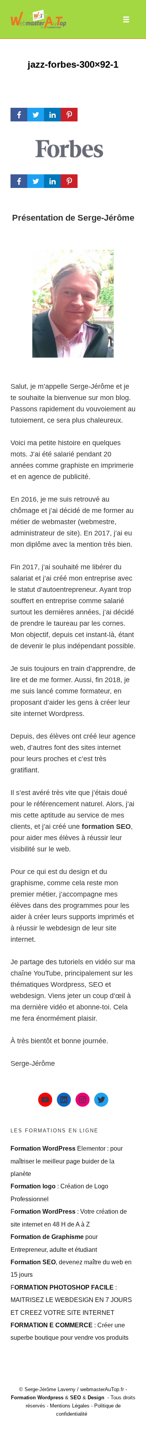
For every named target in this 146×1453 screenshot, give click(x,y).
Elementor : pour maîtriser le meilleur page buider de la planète (67, 1161)
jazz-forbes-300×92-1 (73, 64)
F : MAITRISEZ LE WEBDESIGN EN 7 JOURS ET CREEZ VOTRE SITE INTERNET (71, 1300)
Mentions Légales (70, 1406)
